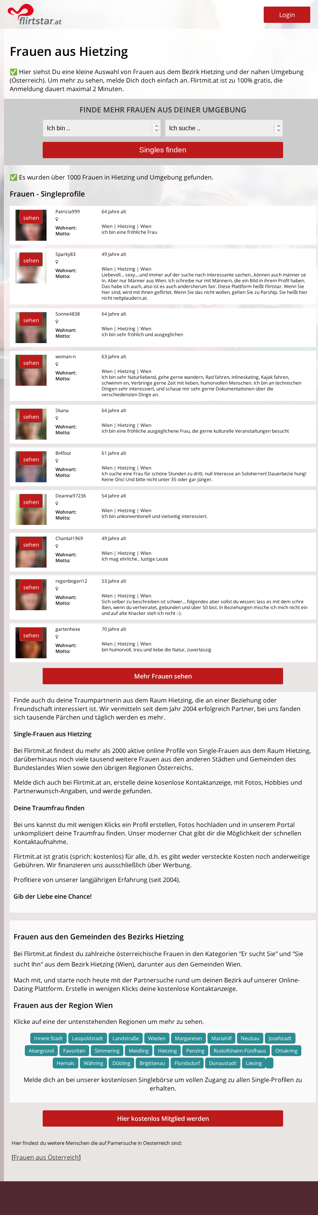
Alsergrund (41, 1050)
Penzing (195, 1050)
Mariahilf (221, 1038)
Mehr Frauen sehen (163, 676)
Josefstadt (280, 1038)
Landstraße (125, 1038)
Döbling (121, 1063)
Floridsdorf (187, 1063)
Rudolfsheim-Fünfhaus (240, 1050)
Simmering (107, 1050)
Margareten (188, 1038)
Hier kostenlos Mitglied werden (163, 1118)
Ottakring (286, 1050)
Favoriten (74, 1050)
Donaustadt (223, 1063)
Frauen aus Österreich (46, 1157)
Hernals (65, 1063)
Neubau (250, 1038)
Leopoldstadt (87, 1038)
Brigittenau (152, 1063)
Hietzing (167, 1050)
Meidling (139, 1050)
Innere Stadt (48, 1038)
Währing (93, 1063)
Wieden (157, 1038)
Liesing (254, 1063)
